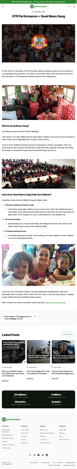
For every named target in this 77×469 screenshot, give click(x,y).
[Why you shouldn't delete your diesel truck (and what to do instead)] (13, 351)
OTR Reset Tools (7, 438)
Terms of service (57, 462)
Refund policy (34, 462)
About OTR (62, 430)
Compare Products (8, 445)
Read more (5, 380)
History (23, 439)
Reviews (62, 433)
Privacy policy (45, 462)
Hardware (24, 443)
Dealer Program (64, 439)
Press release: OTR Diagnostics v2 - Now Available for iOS (17, 317)
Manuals (43, 436)
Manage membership (47, 433)
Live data (24, 436)
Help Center (44, 430)
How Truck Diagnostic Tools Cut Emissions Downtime (38, 372)
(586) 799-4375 (45, 443)
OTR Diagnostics (7, 435)
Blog (60, 436)
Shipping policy (70, 462)
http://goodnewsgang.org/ (55, 303)
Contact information (54, 465)
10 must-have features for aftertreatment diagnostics (63, 372)
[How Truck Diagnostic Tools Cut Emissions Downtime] (38, 351)
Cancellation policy (69, 465)
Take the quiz (6, 448)
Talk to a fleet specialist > (57, 2)
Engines (4, 441)
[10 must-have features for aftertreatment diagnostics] (63, 351)
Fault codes (25, 430)
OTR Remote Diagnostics (6, 431)
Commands (25, 433)
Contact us (43, 439)
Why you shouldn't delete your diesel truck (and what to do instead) (13, 373)
